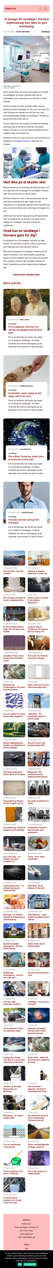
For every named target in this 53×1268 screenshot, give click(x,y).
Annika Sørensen (26, 386)
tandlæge (45, 31)
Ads (26, 1248)
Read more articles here (26, 274)
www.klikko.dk (29, 1237)
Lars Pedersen (25, 449)
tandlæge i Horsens (21, 141)
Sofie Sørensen (23, 31)
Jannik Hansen (27, 512)
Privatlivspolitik (30, 1264)
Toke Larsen (24, 320)
